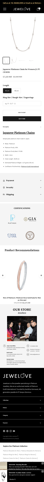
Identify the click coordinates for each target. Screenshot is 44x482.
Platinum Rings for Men (10, 454)
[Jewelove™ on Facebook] (4, 431)
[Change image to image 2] (14, 60)
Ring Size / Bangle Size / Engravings (18, 97)
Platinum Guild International (30, 166)
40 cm (16, 91)
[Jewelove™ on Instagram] (10, 431)
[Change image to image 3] (22, 60)
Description (6, 127)
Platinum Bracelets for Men (11, 451)
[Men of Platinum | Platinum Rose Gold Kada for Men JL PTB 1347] (22, 275)
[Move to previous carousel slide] (2, 275)
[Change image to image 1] (6, 60)
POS (4, 438)
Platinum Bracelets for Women (30, 451)
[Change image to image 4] (30, 60)
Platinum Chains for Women (28, 458)
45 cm (7, 91)
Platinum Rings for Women (27, 454)
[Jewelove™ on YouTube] (14, 431)
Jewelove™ (15, 436)
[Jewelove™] (22, 9)
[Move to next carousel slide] (41, 275)
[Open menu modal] (5, 9)
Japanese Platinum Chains (19, 133)
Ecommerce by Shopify (13, 438)
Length (6, 85)
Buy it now (22, 119)
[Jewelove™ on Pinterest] (7, 431)
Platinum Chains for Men (10, 458)
